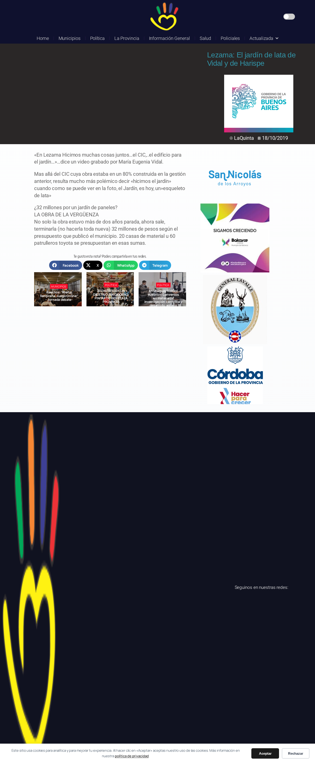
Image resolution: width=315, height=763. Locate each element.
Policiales (230, 38)
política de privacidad (132, 756)
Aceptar (265, 753)
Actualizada (261, 38)
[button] (65, 265)
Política (97, 38)
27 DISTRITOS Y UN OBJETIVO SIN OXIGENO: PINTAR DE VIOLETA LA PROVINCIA (59, 296)
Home (43, 38)
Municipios (69, 38)
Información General (169, 38)
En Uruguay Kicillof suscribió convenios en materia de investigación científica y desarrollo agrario (111, 298)
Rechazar (295, 753)
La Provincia (126, 38)
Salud (205, 38)
